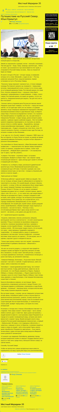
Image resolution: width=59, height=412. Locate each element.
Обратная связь (30, 12)
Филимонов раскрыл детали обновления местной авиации (8, 394)
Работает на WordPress (20, 409)
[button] (4, 11)
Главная (9, 9)
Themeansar (41, 409)
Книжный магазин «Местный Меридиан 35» (16, 12)
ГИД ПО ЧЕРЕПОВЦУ (29, 9)
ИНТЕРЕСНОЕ (20, 9)
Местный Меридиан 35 (29, 3)
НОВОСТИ (14, 9)
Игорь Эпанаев (16, 21)
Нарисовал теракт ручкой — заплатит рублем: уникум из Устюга (22, 391)
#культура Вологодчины (23, 23)
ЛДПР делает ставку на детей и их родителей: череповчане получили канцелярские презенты (19, 372)
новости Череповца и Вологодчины (9, 14)
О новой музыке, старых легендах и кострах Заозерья (36, 391)
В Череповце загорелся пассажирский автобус (9, 371)
